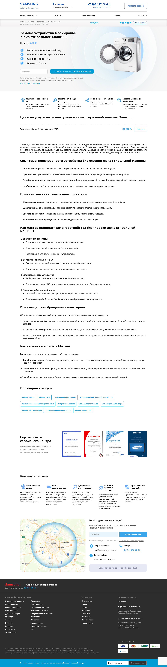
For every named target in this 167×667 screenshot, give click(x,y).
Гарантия (86, 614)
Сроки (84, 607)
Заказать (140, 129)
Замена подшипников (88, 404)
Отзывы (117, 15)
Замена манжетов (83, 410)
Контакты (142, 15)
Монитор (35, 620)
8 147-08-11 (31, 588)
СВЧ (32, 629)
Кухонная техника (39, 626)
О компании (87, 601)
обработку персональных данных (131, 541)
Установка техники (39, 610)
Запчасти (86, 610)
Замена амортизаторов (32, 410)
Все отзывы (140, 23)
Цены (84, 604)
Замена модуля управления (58, 410)
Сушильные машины (40, 607)
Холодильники (11, 604)
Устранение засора (66, 404)
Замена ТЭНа (44, 397)
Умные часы (10, 632)
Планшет (9, 626)
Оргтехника (10, 629)
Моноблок (35, 617)
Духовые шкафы (12, 614)
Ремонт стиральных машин (47, 21)
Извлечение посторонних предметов (96, 397)
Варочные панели (13, 607)
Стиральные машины (14, 601)
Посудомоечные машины (42, 614)
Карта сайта (87, 623)
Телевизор (10, 620)
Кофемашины (37, 604)
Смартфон (9, 617)
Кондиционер (37, 623)
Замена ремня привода (112, 404)
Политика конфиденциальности (87, 653)
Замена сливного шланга (65, 397)
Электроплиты (11, 610)
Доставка (59, 15)
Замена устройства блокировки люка (38, 404)
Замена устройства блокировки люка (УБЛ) (39, 129)
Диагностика (87, 620)
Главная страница (27, 21)
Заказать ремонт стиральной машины (72, 72)
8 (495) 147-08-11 (132, 550)
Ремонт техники (27, 15)
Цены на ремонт (89, 15)
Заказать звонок (136, 5)
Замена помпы (28, 397)
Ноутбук (8, 623)
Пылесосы (35, 601)
